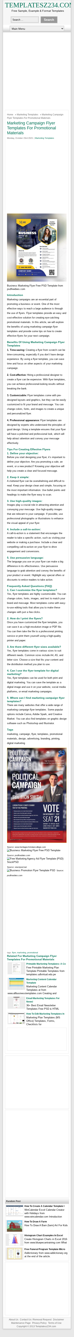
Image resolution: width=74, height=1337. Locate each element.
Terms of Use (55, 1323)
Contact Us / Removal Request (35, 1319)
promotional (32, 952)
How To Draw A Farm (35, 1221)
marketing (21, 952)
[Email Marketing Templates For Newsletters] (16, 1007)
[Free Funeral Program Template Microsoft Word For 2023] (14, 1258)
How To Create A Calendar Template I (44, 1206)
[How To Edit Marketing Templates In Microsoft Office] (16, 1023)
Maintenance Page (21, 1323)
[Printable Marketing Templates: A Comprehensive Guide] (16, 973)
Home (10, 114)
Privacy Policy (39, 1323)
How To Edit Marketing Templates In (45, 1013)
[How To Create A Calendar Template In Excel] (14, 1214)
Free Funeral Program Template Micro (44, 1249)
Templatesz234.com (45, 1326)
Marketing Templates (27, 114)
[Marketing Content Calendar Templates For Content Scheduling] (16, 988)
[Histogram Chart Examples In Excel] (14, 1244)
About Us (13, 1319)
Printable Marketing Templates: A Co (46, 964)
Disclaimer (58, 1319)
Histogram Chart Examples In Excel (43, 1235)
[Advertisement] (37, 70)
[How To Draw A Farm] (14, 1230)
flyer (14, 952)
